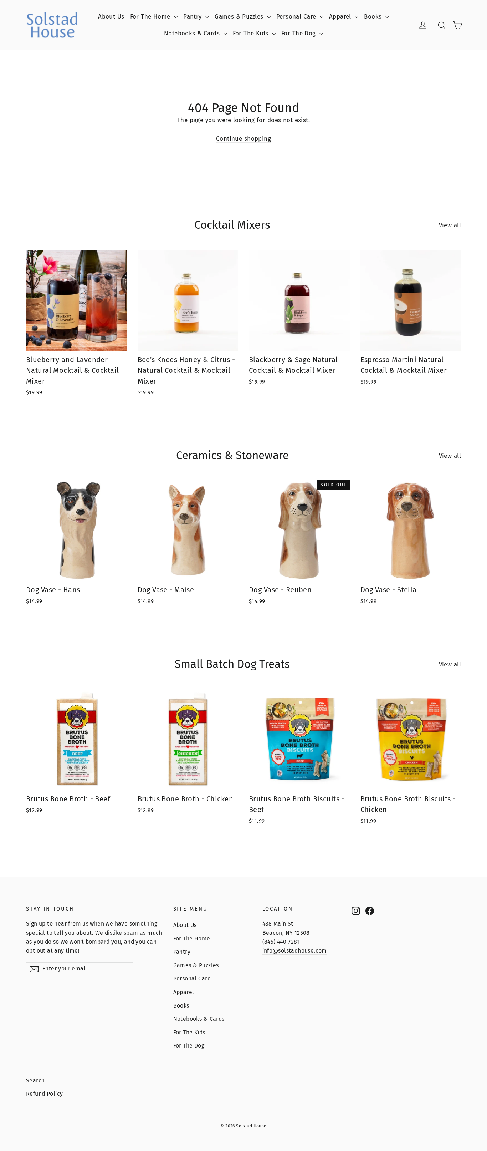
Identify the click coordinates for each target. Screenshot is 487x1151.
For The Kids (252, 33)
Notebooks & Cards (193, 33)
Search (35, 1080)
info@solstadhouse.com (294, 950)
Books (374, 16)
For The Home (151, 16)
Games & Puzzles (240, 16)
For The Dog (299, 33)
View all (450, 225)
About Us (111, 16)
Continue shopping (243, 138)
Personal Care (297, 16)
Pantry (193, 16)
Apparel (341, 16)
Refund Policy (44, 1093)
